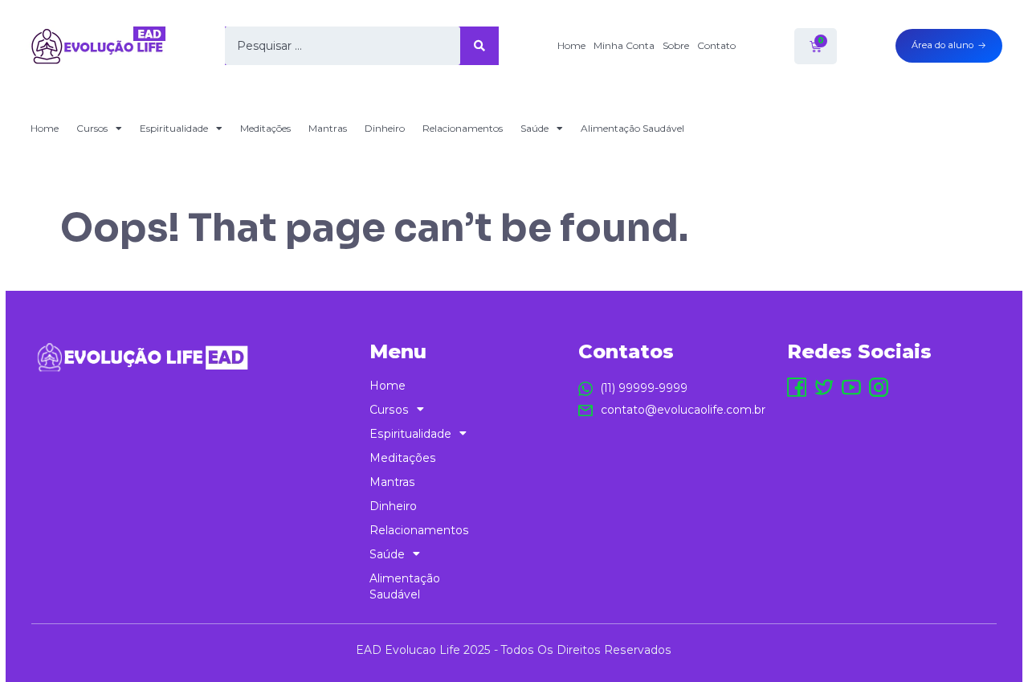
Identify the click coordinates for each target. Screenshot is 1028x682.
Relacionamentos (462, 128)
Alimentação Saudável (632, 128)
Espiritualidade (174, 128)
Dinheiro (385, 128)
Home (571, 45)
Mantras (327, 128)
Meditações (265, 128)
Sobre (676, 45)
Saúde (534, 128)
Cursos (92, 128)
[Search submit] (479, 46)
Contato (716, 45)
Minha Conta (624, 45)
